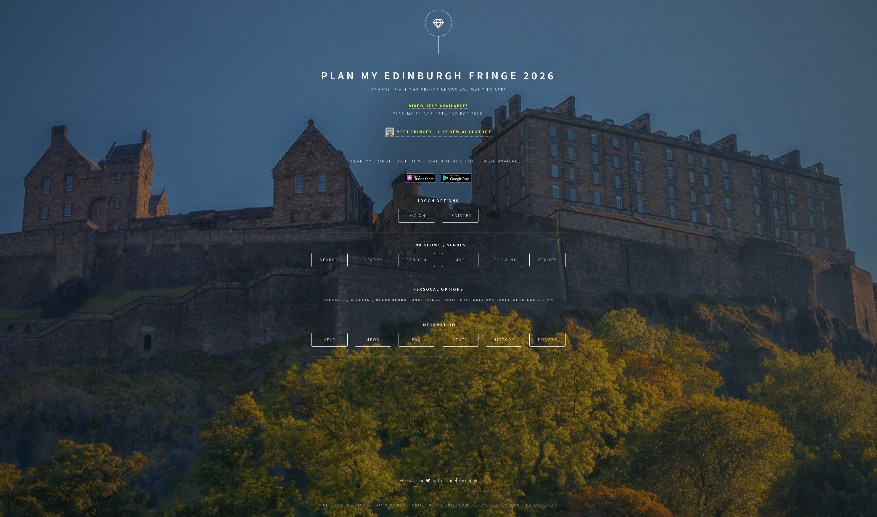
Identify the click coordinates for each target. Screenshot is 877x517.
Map (460, 259)
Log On (416, 215)
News (373, 339)
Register (460, 215)
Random (416, 259)
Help (329, 339)
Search (329, 259)
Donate (547, 339)
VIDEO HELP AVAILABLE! (438, 105)
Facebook (467, 481)
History (504, 339)
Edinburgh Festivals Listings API (483, 505)
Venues (547, 259)
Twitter (437, 481)
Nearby (373, 259)
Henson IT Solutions (346, 505)
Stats (460, 339)
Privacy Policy (542, 505)
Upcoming (504, 259)
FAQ (416, 339)
